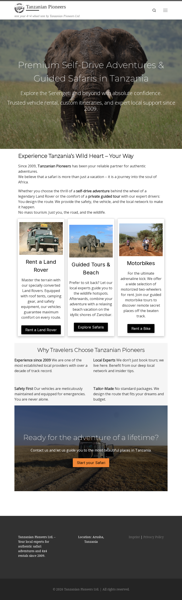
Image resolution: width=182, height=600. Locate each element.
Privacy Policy (153, 537)
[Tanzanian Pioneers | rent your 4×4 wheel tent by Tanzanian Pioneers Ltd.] (19, 7)
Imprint (134, 537)
